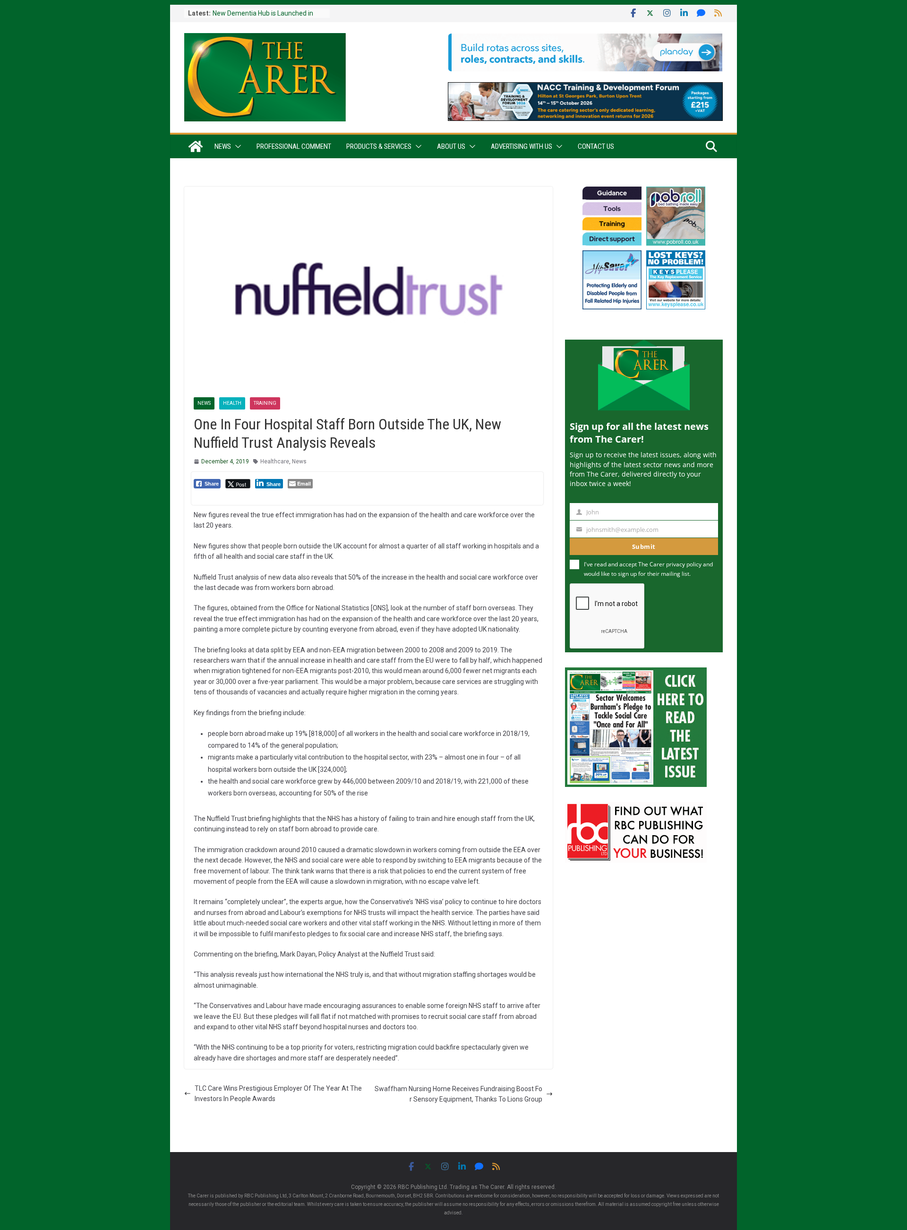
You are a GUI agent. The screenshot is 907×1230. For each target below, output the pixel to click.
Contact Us (596, 146)
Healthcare (274, 461)
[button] (236, 146)
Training (265, 403)
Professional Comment (294, 146)
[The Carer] (195, 146)
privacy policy (684, 564)
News (222, 146)
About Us (451, 146)
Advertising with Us (521, 146)
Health (232, 403)
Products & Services (378, 146)
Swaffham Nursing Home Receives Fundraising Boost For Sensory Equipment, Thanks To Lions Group (458, 1094)
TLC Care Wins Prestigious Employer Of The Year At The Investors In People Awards (278, 1093)
